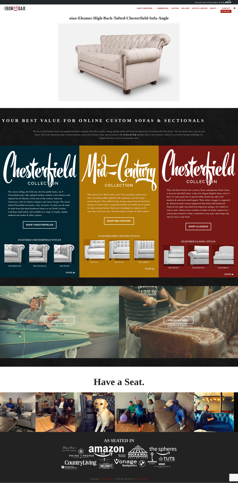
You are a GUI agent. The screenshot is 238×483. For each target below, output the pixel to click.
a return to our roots (178, 326)
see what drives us (59, 326)
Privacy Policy (141, 478)
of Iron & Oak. (106, 478)
